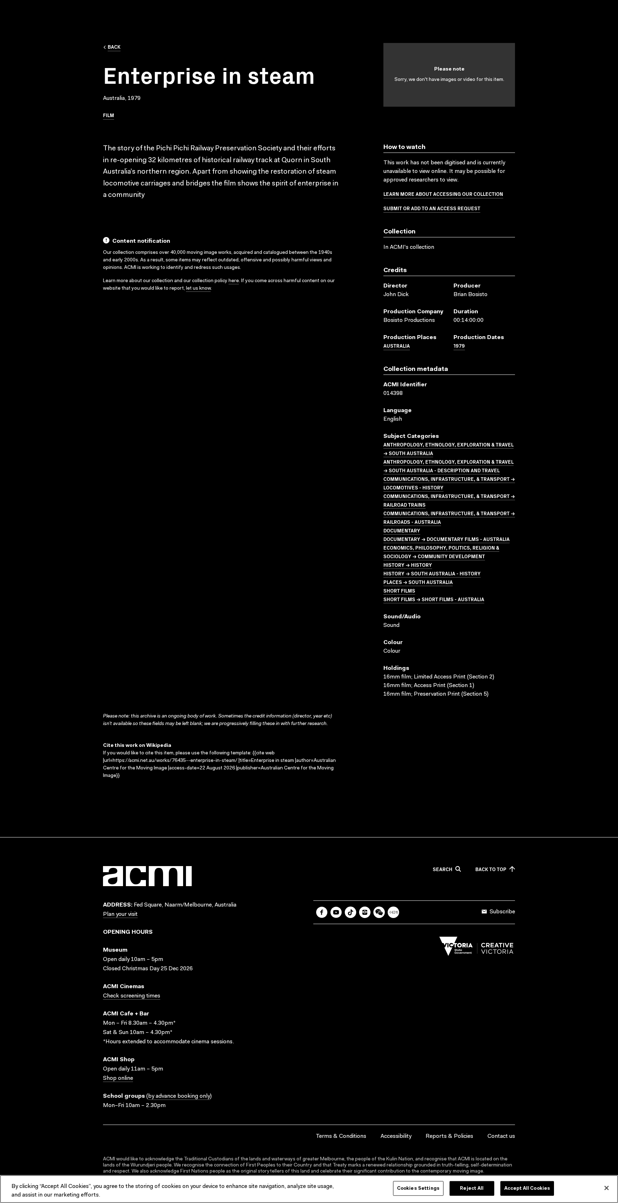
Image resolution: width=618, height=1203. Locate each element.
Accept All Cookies (527, 1188)
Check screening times (131, 996)
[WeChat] (379, 912)
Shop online (118, 1078)
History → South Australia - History (432, 573)
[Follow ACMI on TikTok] (350, 912)
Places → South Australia (418, 581)
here (234, 281)
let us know (198, 288)
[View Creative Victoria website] (476, 948)
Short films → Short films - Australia (433, 599)
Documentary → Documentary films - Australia (446, 538)
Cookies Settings (418, 1188)
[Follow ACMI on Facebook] (322, 912)
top (490, 869)
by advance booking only (179, 1096)
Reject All (472, 1188)
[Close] (606, 1188)
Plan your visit (120, 914)
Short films (399, 590)
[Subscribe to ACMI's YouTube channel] (336, 912)
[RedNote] (393, 912)
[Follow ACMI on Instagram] (365, 912)
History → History (407, 564)
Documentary (401, 530)
